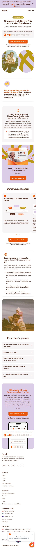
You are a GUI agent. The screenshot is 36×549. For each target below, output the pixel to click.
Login (3, 480)
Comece (17, 6)
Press (3, 501)
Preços (4, 478)
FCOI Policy (5, 522)
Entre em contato (7, 519)
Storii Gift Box (19, 244)
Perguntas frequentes (8, 493)
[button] (18, 345)
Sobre (3, 475)
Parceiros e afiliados (7, 486)
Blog (3, 498)
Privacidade (5, 540)
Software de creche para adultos (11, 504)
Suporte (4, 496)
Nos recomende (6, 483)
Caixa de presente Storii (18, 46)
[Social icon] (4, 465)
